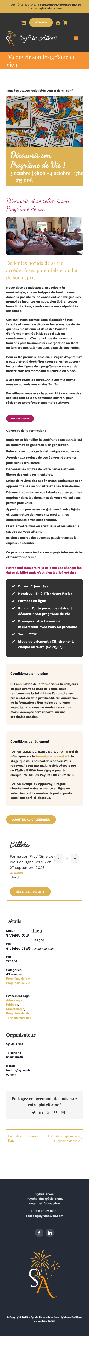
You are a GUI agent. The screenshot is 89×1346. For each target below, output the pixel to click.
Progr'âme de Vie (18, 978)
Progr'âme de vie (18, 1013)
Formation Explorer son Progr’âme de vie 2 (64, 1138)
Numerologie (15, 1009)
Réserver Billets (30, 891)
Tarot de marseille (18, 1018)
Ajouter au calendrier (31, 819)
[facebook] (39, 1233)
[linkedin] (50, 1233)
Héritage (12, 1004)
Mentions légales (58, 1317)
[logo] (31, 32)
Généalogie (14, 1000)
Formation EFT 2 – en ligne (23, 1138)
